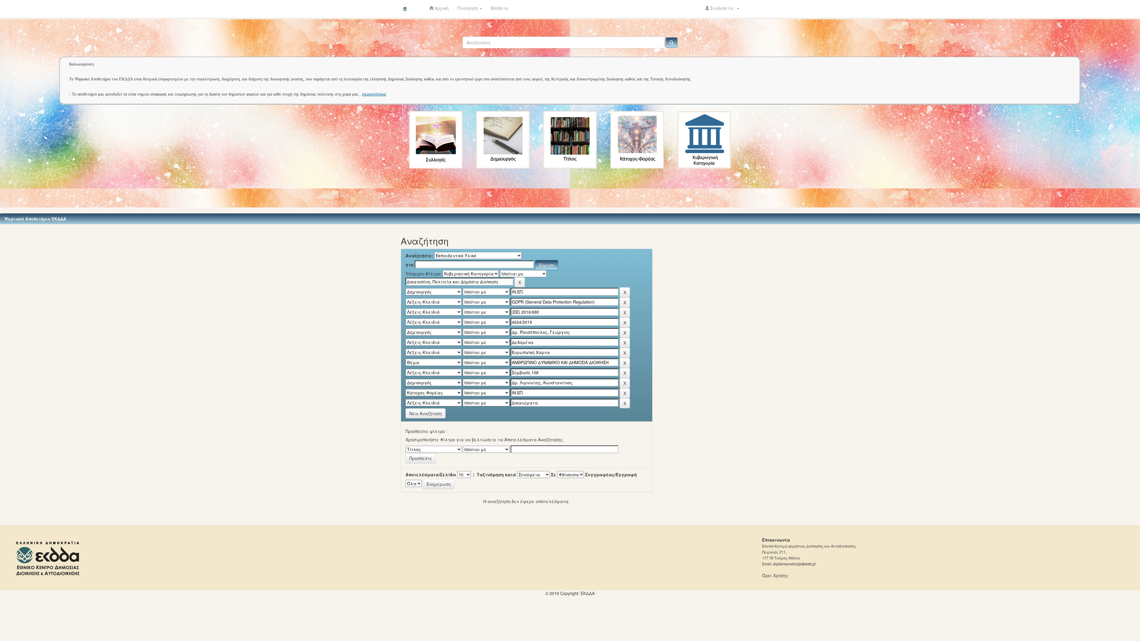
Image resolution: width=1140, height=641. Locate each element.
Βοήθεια (499, 8)
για (410, 264)
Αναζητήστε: (419, 255)
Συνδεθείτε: (722, 8)
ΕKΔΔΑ (588, 593)
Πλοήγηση (468, 8)
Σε (553, 474)
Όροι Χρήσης (775, 575)
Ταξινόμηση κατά (496, 474)
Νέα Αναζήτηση (425, 413)
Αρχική (441, 8)
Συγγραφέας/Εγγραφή (611, 474)
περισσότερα (374, 94)
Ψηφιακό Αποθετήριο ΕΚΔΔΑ (35, 219)
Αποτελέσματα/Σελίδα (431, 474)
